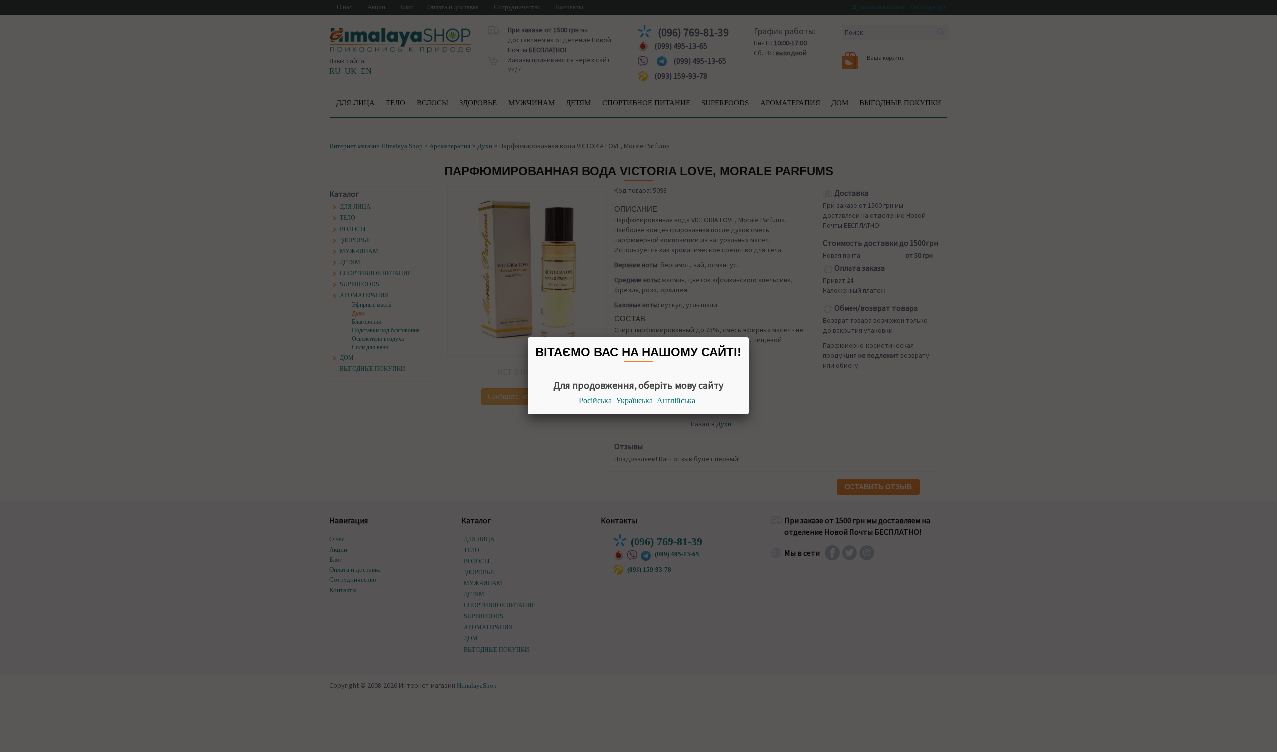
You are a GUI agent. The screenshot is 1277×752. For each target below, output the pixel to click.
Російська (595, 400)
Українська (634, 400)
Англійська (676, 400)
